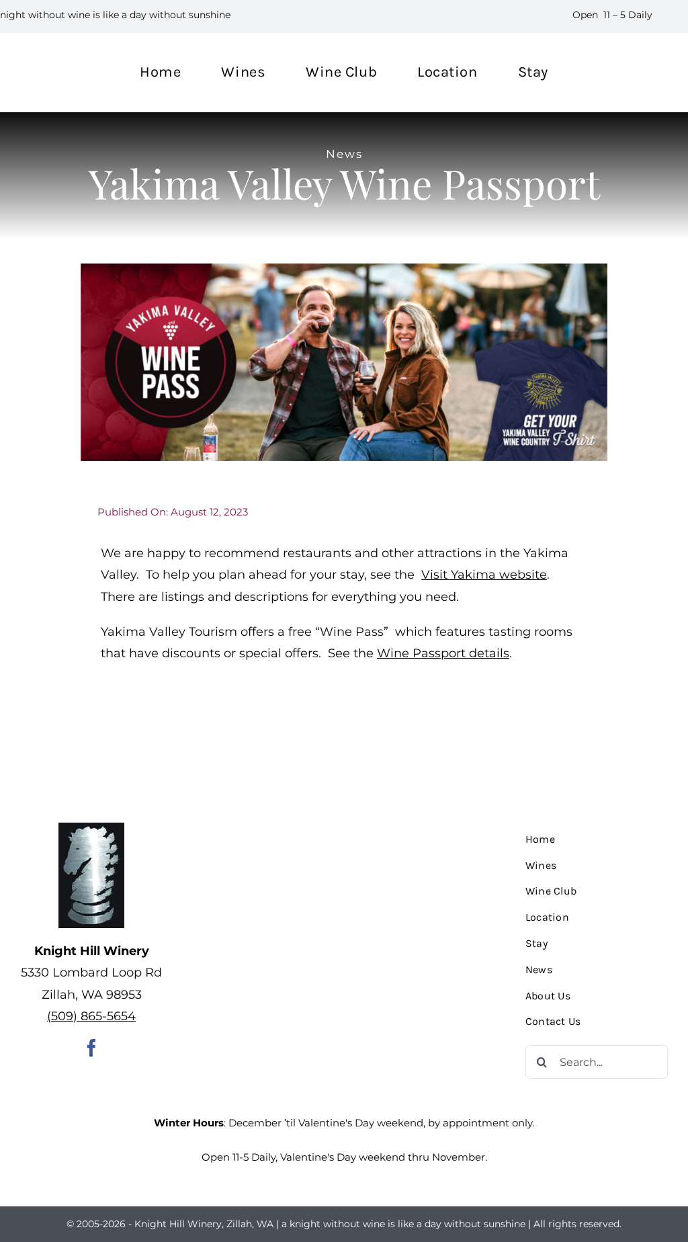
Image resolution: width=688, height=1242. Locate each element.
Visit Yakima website (484, 574)
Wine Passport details (443, 653)
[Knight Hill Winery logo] (91, 828)
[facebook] (91, 1048)
